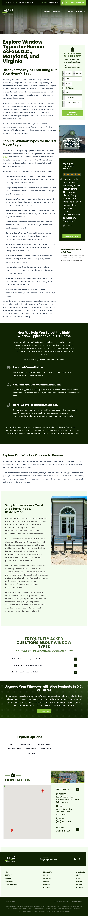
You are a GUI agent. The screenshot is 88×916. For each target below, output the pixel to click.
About (10, 2)
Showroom (63, 789)
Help (7, 872)
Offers (79, 881)
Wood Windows (46, 749)
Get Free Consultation (75, 3)
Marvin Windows (31, 749)
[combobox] (72, 97)
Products (47, 872)
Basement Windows (27, 744)
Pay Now (30, 2)
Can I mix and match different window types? (27, 665)
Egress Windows (44, 744)
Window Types (30, 753)
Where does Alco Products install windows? (26, 672)
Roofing (79, 11)
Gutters (46, 888)
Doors (69, 11)
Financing (9, 881)
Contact (21, 2)
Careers (79, 888)
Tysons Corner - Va (63, 829)
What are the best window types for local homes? (28, 659)
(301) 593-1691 (63, 821)
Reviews (79, 884)
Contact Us (44, 711)
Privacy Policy (11, 902)
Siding (46, 11)
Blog (78, 878)
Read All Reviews (71, 236)
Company (80, 872)
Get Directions (62, 802)
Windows (57, 11)
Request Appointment (70, 88)
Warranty (9, 878)
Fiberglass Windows (14, 749)
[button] (43, 791)
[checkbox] (63, 88)
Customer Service (12, 884)
